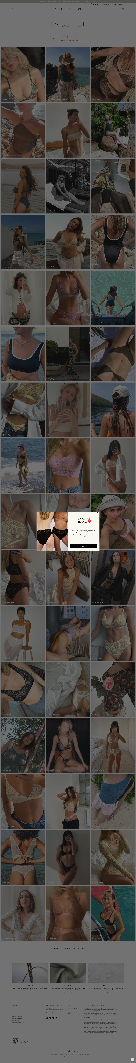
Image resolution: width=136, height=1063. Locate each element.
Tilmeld (84, 556)
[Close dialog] (98, 507)
